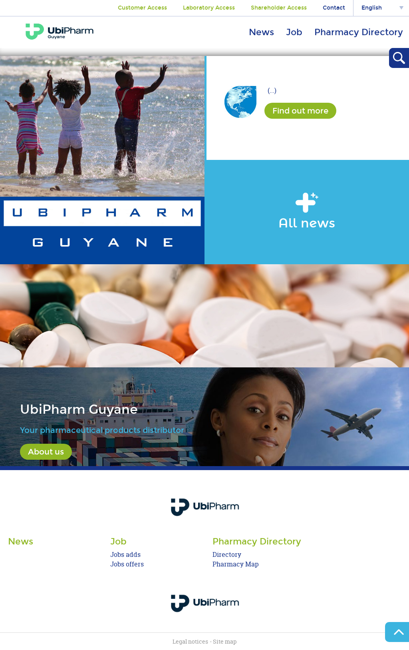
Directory (226, 554)
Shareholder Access (279, 7)
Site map (224, 641)
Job (294, 32)
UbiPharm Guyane (59, 31)
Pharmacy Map (235, 564)
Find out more (300, 111)
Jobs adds (125, 554)
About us (46, 452)
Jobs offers (127, 564)
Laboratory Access (209, 7)
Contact (334, 7)
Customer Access (142, 7)
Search (399, 58)
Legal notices (190, 641)
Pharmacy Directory (358, 32)
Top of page (397, 632)
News (261, 32)
